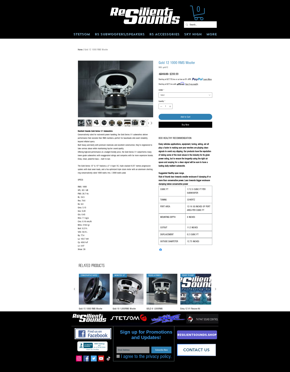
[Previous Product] (74, 289)
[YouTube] (101, 358)
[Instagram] (79, 358)
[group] (145, 294)
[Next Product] (215, 289)
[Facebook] (86, 358)
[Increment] (170, 106)
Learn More (207, 79)
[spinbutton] (166, 106)
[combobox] (185, 95)
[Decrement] (161, 106)
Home (80, 49)
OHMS (161, 90)
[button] (199, 13)
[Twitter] (94, 358)
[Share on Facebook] (160, 250)
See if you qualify (191, 84)
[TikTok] (108, 358)
